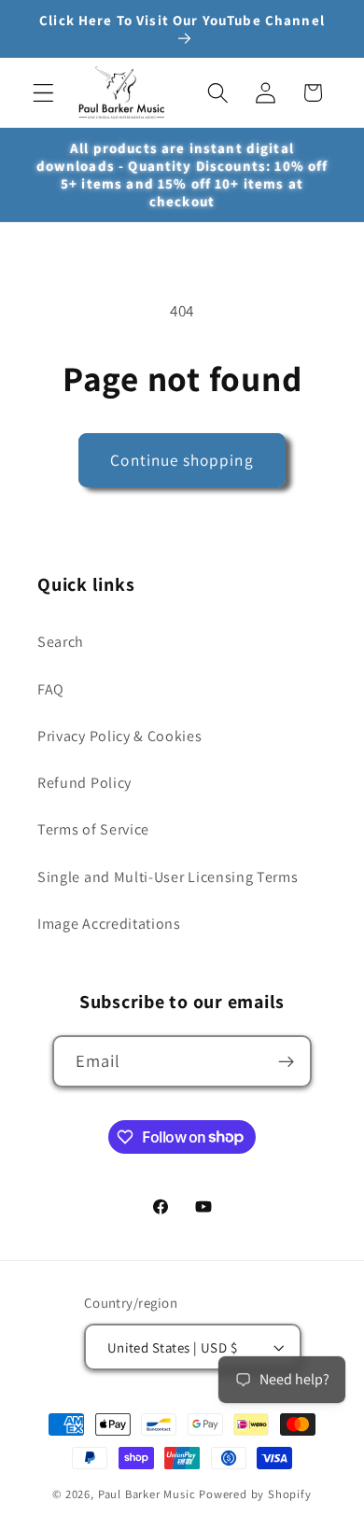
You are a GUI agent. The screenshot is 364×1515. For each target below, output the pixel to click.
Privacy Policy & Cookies (120, 736)
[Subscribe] (287, 1061)
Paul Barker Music (149, 1494)
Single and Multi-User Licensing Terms (168, 877)
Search (60, 642)
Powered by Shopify (255, 1494)
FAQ (50, 689)
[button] (43, 93)
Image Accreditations (109, 923)
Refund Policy (84, 783)
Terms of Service (93, 829)
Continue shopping (182, 459)
